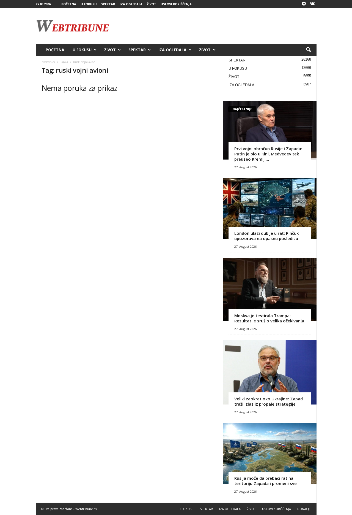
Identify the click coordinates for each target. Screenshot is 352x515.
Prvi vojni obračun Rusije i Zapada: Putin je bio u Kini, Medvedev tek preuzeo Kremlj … (268, 154)
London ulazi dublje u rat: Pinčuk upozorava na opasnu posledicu (266, 235)
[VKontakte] (312, 4)
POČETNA (68, 4)
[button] (308, 50)
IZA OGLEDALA (131, 4)
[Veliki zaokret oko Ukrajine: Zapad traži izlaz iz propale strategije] (270, 372)
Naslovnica (48, 62)
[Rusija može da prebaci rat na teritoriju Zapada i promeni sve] (270, 453)
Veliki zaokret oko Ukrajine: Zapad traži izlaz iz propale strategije (268, 401)
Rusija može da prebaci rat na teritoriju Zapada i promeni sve (265, 480)
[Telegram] (304, 4)
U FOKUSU (89, 4)
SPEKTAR (108, 4)
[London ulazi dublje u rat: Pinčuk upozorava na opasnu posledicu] (270, 208)
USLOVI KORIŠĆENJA (176, 4)
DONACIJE (304, 509)
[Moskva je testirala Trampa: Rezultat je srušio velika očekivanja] (270, 289)
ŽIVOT (151, 4)
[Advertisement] (216, 26)
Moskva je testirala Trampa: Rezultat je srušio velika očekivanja (269, 318)
